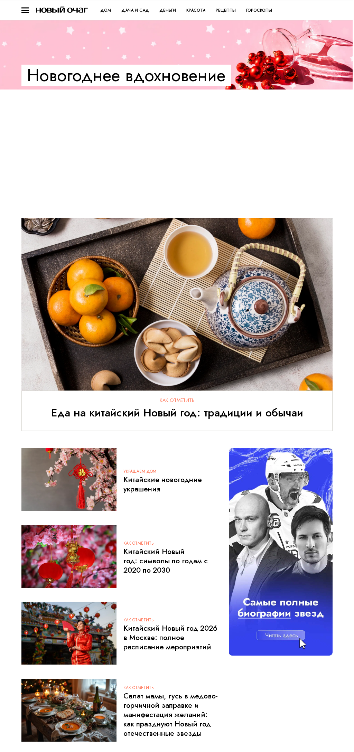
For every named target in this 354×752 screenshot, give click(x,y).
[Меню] (25, 10)
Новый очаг (62, 10)
